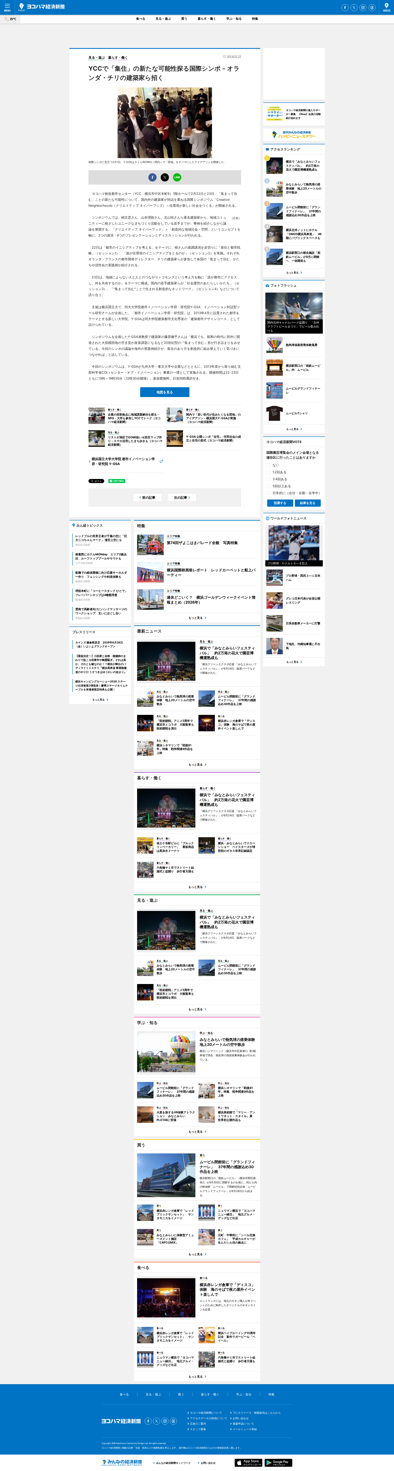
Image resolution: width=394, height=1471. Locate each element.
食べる (140, 19)
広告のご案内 (198, 1423)
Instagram (363, 7)
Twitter (353, 7)
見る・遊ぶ (163, 19)
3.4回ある (280, 479)
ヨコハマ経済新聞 (41, 7)
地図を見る (165, 392)
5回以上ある (282, 486)
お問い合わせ (241, 1418)
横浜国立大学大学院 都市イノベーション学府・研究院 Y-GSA (123, 461)
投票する (280, 503)
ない (276, 465)
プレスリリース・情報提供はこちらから (257, 1412)
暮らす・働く (207, 19)
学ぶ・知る (234, 19)
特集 (255, 19)
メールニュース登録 (245, 1429)
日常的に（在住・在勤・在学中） (297, 493)
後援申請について (243, 1423)
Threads (372, 7)
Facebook (344, 7)
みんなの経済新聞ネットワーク (122, 1463)
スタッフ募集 (198, 1429)
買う (184, 19)
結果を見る (307, 503)
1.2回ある (279, 472)
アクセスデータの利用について (208, 1418)
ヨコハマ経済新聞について (206, 1412)
